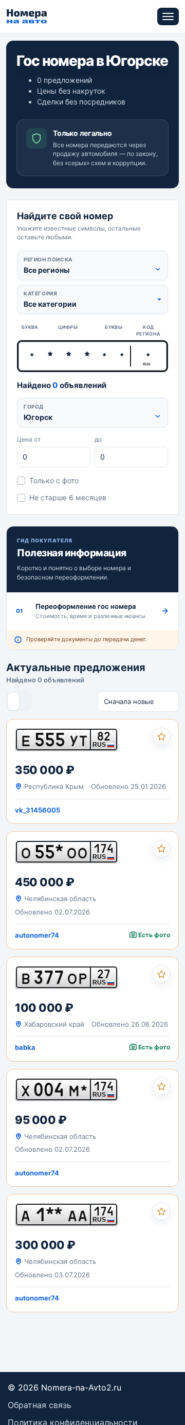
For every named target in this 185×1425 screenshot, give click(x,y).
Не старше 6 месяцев (67, 497)
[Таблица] (24, 701)
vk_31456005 (37, 810)
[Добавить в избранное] (161, 736)
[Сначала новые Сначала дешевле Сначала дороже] (138, 701)
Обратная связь (39, 1405)
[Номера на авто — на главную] (27, 16)
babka (25, 1047)
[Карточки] (13, 701)
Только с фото (54, 480)
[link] (92, 771)
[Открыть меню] (168, 16)
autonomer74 (37, 935)
